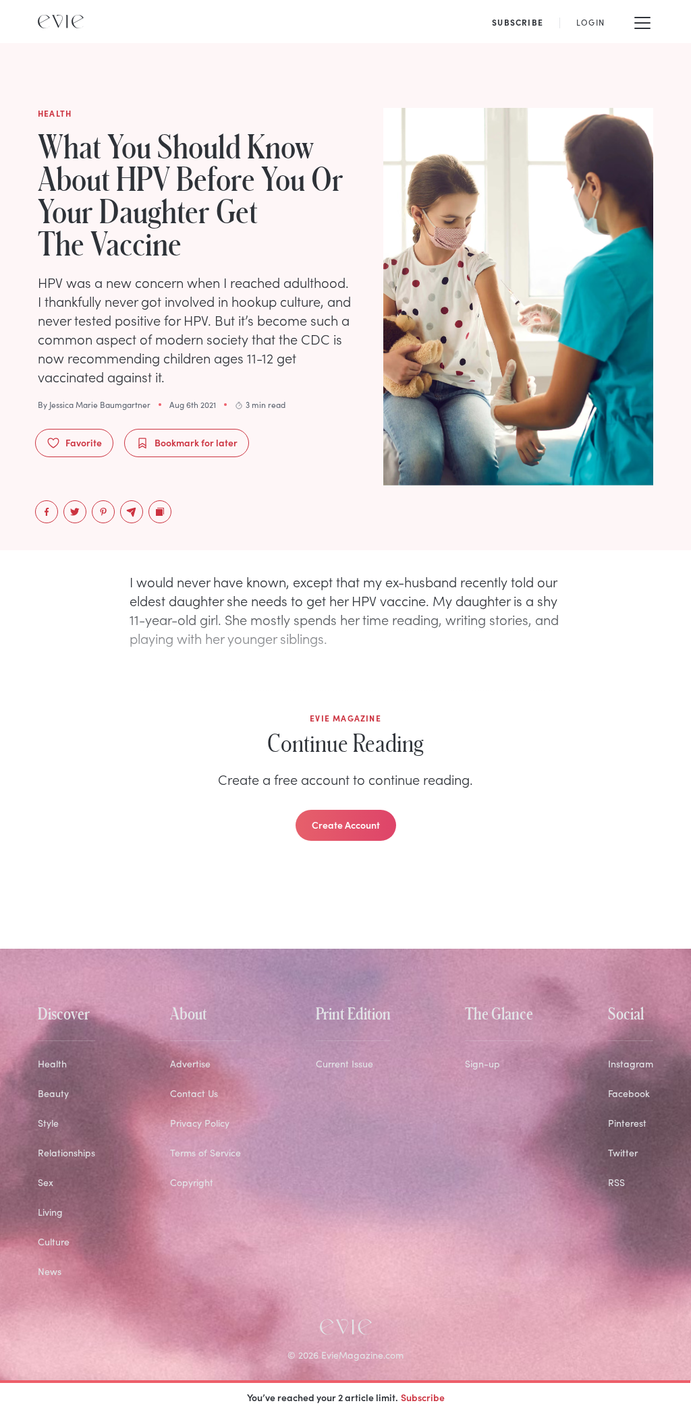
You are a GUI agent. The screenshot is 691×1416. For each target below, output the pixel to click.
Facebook (629, 1093)
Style (48, 1123)
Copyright (191, 1182)
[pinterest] (103, 511)
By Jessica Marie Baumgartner (94, 404)
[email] (131, 511)
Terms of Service (205, 1152)
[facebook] (46, 511)
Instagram (630, 1063)
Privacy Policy (199, 1123)
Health (52, 1063)
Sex (45, 1182)
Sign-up (482, 1063)
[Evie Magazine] (61, 21)
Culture (54, 1241)
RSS (616, 1182)
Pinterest (627, 1123)
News (49, 1271)
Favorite (83, 442)
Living (50, 1212)
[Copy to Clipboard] (159, 511)
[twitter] (74, 511)
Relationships (66, 1152)
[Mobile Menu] (642, 21)
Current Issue (344, 1063)
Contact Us (194, 1093)
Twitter (623, 1152)
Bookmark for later (196, 442)
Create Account (346, 824)
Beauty (53, 1093)
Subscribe (423, 1397)
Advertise (190, 1063)
